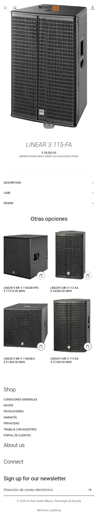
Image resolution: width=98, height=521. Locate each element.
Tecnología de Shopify (67, 501)
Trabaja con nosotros (20, 429)
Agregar (91, 275)
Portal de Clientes (17, 435)
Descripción (12, 182)
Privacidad (11, 423)
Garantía (10, 417)
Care (7, 193)
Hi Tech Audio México (40, 501)
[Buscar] (15, 8)
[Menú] (5, 8)
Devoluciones (13, 411)
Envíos (8, 405)
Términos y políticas (49, 510)
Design (8, 203)
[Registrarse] (89, 490)
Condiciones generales (20, 399)
